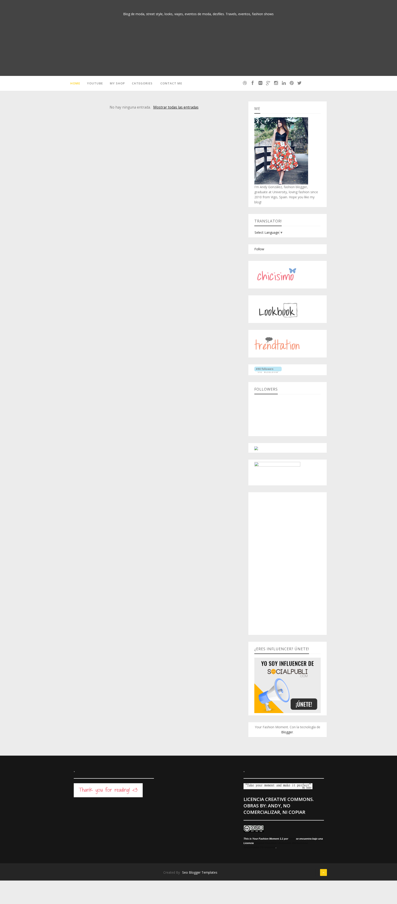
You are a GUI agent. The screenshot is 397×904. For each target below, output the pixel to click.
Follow (259, 249)
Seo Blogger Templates (199, 872)
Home (75, 83)
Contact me (171, 83)
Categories (142, 83)
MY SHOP (117, 83)
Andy (292, 838)
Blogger (287, 732)
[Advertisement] (287, 564)
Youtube (95, 83)
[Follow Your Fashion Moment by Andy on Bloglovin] (268, 369)
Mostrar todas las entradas (175, 107)
